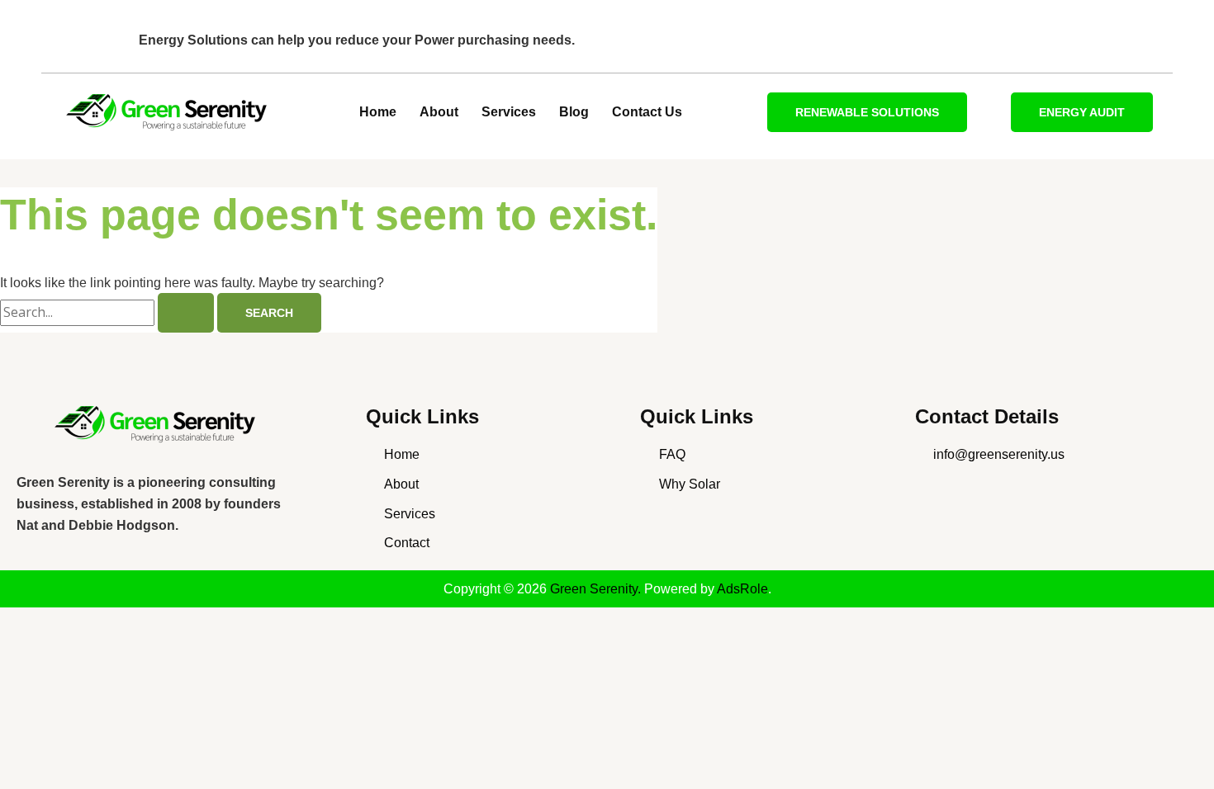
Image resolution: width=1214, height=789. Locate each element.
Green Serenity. (597, 589)
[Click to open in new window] (158, 424)
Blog (574, 112)
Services (508, 112)
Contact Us (647, 112)
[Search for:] (108, 312)
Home (377, 112)
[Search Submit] (186, 313)
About (439, 112)
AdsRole (742, 589)
